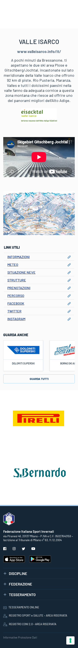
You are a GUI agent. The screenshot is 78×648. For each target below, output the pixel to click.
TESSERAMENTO (22, 594)
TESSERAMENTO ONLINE (23, 607)
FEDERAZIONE (20, 584)
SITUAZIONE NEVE (21, 272)
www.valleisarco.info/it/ (39, 51)
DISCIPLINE (18, 573)
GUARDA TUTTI (39, 379)
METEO (12, 264)
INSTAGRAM (16, 319)
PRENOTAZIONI (18, 288)
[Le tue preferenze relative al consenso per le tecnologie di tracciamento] (70, 640)
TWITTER (14, 311)
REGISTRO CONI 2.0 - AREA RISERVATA (32, 624)
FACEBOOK (15, 303)
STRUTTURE (16, 280)
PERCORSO (15, 296)
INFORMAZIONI (18, 257)
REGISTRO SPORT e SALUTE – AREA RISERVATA (38, 615)
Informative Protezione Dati (20, 637)
